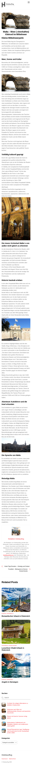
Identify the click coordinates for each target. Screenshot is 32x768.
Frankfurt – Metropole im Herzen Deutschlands (18, 570)
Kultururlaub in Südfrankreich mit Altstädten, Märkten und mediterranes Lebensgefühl (17, 724)
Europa (4, 613)
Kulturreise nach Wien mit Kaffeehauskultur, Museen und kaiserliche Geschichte (18, 711)
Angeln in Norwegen (10, 682)
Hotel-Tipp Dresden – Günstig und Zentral (16, 566)
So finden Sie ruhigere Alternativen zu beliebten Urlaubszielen (17, 704)
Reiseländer (13, 645)
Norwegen (10, 679)
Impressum (5, 758)
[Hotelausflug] (8, 7)
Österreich (10, 613)
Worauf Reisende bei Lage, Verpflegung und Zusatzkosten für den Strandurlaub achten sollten (18, 731)
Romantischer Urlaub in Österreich (16, 616)
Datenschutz (12, 758)
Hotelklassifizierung (8, 555)
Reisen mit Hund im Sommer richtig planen (17, 717)
